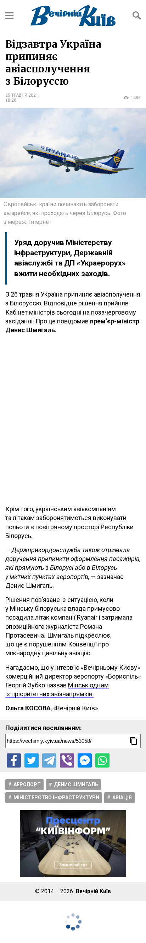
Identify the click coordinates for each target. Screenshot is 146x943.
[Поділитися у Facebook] (14, 760)
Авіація (122, 797)
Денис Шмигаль (76, 784)
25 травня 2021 (21, 95)
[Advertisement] (73, 419)
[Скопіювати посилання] (133, 741)
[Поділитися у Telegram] (49, 760)
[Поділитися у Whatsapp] (102, 760)
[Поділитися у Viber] (67, 760)
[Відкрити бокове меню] (9, 15)
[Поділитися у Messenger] (85, 760)
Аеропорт (27, 784)
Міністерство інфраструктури (56, 797)
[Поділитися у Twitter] (31, 760)
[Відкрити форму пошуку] (136, 15)
